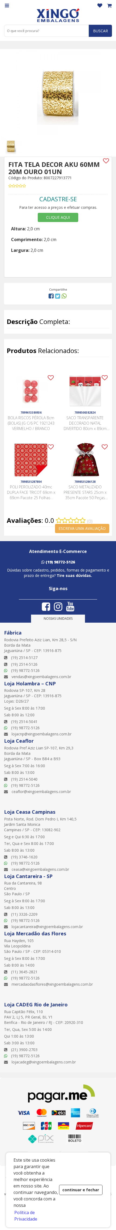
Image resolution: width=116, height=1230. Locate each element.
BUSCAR (100, 30)
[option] (14, 146)
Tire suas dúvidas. (74, 575)
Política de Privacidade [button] (25, 1216)
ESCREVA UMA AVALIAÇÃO (82, 528)
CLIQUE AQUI (58, 217)
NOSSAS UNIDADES (58, 618)
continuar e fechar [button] (80, 1189)
